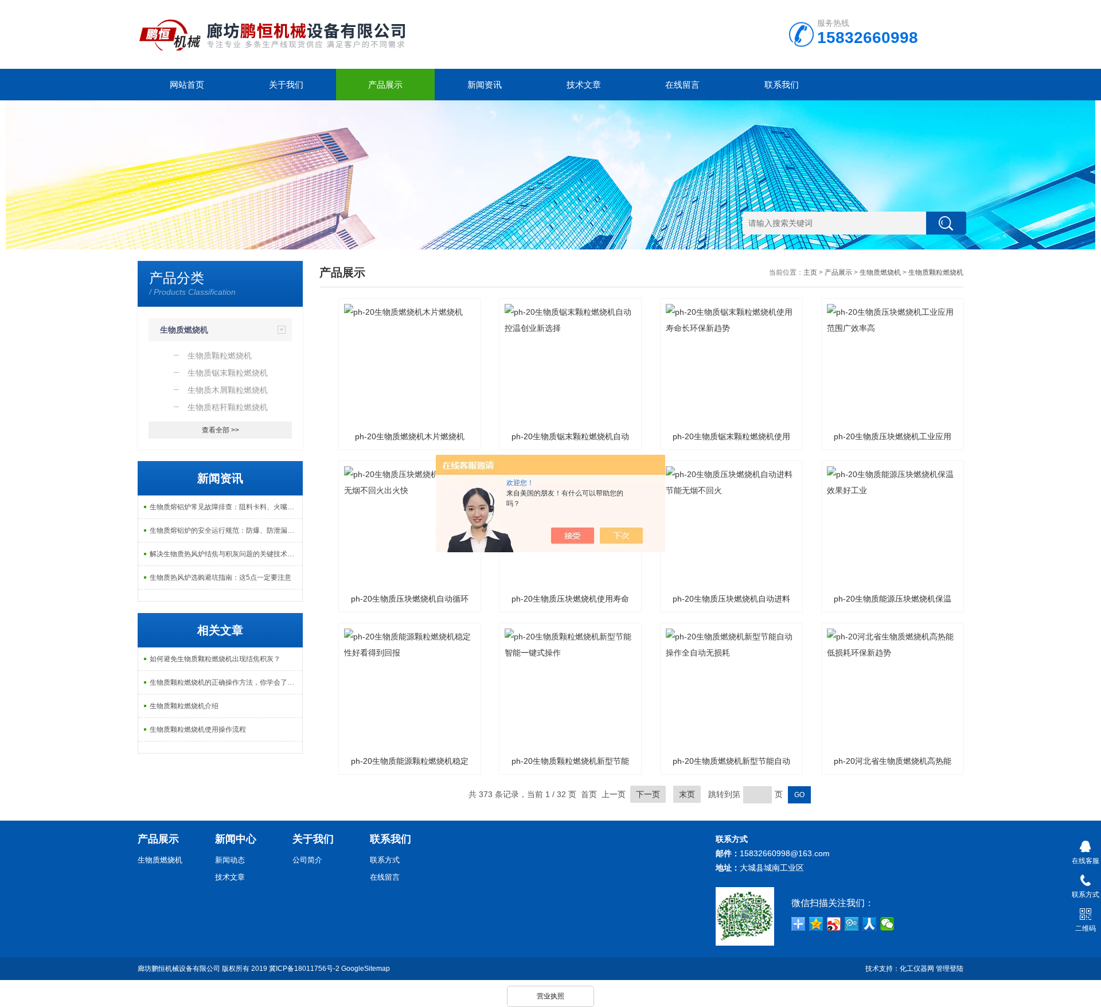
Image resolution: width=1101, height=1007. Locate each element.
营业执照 (550, 996)
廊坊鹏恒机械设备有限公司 (179, 969)
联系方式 (385, 860)
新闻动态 (230, 860)
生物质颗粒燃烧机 (935, 272)
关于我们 (286, 84)
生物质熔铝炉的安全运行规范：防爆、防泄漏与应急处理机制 (226, 530)
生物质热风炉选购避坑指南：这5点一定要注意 (220, 577)
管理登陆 (949, 969)
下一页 (648, 794)
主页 (810, 272)
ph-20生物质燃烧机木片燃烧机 (409, 436)
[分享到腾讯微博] (852, 924)
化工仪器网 (917, 969)
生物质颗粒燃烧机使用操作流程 (198, 729)
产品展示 (385, 84)
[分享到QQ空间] (816, 924)
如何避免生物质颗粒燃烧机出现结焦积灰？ (215, 659)
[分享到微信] (887, 924)
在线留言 (682, 84)
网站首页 (187, 84)
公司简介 (307, 860)
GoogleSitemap (365, 969)
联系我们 (781, 84)
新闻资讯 (484, 84)
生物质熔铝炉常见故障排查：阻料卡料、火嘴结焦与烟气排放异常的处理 (226, 507)
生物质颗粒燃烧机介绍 (184, 706)
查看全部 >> (220, 430)
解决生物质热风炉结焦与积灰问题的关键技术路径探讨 (226, 554)
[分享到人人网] (869, 924)
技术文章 (584, 84)
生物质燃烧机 (184, 329)
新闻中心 (235, 839)
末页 (687, 794)
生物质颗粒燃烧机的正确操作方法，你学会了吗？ (225, 682)
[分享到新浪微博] (834, 924)
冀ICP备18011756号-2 (304, 969)
